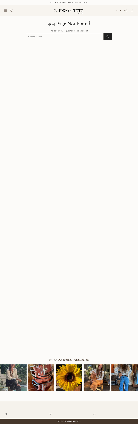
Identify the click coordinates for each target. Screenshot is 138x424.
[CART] (132, 10)
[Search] (108, 36)
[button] (69, 421)
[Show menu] (5, 10)
